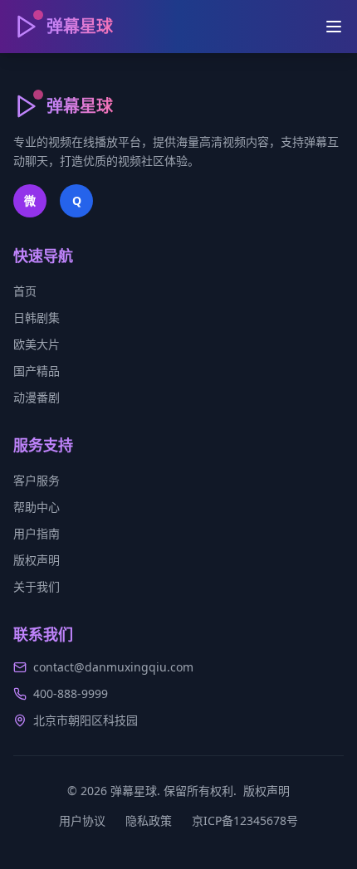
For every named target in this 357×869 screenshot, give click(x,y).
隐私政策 (148, 820)
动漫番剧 (36, 397)
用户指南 (36, 533)
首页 (25, 291)
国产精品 (36, 370)
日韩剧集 (36, 317)
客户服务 (36, 480)
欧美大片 (36, 344)
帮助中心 (36, 507)
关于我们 (36, 586)
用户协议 (82, 820)
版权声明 (36, 560)
